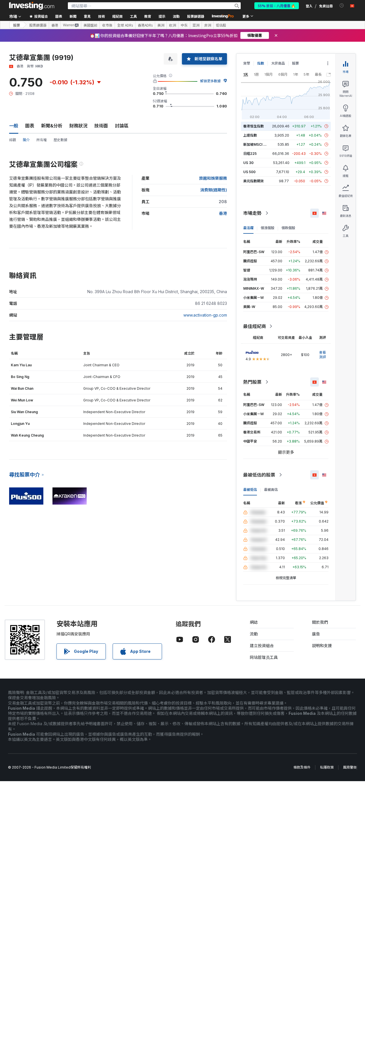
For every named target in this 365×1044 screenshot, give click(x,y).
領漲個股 (267, 228)
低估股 (221, 25)
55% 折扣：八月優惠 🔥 (276, 5)
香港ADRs (145, 25)
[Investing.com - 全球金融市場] (31, 6)
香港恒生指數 (253, 126)
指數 (260, 63)
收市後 (107, 25)
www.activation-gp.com (205, 315)
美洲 (160, 25)
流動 (254, 633)
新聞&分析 (51, 126)
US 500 (249, 172)
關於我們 (320, 622)
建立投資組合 (262, 645)
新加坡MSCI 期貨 (256, 144)
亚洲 (195, 25)
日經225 (250, 153)
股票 (16, 25)
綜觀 (12, 140)
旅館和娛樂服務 (213, 178)
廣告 (316, 633)
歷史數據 (60, 140)
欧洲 (172, 25)
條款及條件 (302, 767)
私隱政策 (327, 767)
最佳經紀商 (254, 326)
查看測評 (322, 354)
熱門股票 (252, 382)
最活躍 (248, 228)
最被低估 (250, 489)
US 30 (248, 163)
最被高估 (271, 489)
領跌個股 (288, 228)
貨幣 (246, 63)
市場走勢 (252, 213)
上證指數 (250, 135)
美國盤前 (90, 25)
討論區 (122, 126)
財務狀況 (78, 126)
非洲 (207, 25)
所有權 (41, 140)
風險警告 (350, 767)
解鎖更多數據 (210, 81)
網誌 (254, 622)
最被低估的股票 (259, 475)
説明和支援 (322, 645)
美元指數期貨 (253, 181)
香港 (54, 25)
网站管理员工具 (264, 657)
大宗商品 (278, 63)
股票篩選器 (195, 16)
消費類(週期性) (213, 189)
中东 (184, 25)
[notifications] (341, 5)
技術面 (101, 126)
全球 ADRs (125, 25)
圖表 (29, 126)
